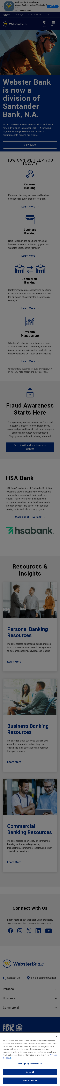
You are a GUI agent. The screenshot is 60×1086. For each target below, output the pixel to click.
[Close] (56, 1036)
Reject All (29, 1072)
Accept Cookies (30, 1080)
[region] (30, 1059)
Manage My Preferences (30, 1064)
